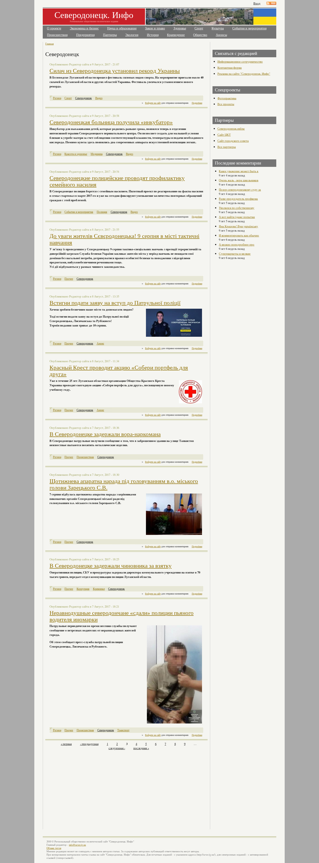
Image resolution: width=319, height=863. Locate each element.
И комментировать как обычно (239, 235)
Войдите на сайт (153, 102)
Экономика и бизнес (84, 28)
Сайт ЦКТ (224, 134)
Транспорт (123, 730)
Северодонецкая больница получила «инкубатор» (111, 122)
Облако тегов (53, 848)
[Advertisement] (86, 787)
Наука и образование (122, 28)
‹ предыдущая (89, 744)
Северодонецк (83, 98)
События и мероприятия (249, 28)
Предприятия (85, 35)
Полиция (102, 212)
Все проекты (225, 104)
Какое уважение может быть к (238, 171)
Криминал (99, 589)
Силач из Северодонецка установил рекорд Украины (115, 71)
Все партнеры (226, 147)
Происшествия (57, 35)
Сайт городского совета (233, 141)
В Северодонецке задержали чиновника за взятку (111, 565)
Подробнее (197, 102)
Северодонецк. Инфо (93, 15)
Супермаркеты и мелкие (235, 253)
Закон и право (155, 28)
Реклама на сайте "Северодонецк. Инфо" (243, 74)
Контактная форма (229, 67)
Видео (99, 98)
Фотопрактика (226, 98)
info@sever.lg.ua (77, 844)
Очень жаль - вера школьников (238, 180)
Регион (57, 98)
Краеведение (176, 35)
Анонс (100, 343)
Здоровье (180, 28)
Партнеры (110, 35)
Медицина (97, 154)
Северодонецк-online (231, 128)
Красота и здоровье (75, 154)
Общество (200, 35)
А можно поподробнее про (236, 244)
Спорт (199, 28)
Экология (131, 35)
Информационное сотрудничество (240, 61)
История (153, 35)
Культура (218, 28)
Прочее (68, 278)
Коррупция (83, 589)
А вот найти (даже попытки (237, 217)
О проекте (54, 28)
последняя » (141, 748)
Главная (49, 43)
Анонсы (221, 35)
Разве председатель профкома (238, 199)
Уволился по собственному (236, 208)
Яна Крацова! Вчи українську (238, 226)
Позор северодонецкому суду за (240, 189)
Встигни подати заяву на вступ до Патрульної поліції (115, 303)
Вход (256, 3)
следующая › (117, 748)
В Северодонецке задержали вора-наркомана (105, 434)
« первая (66, 744)
